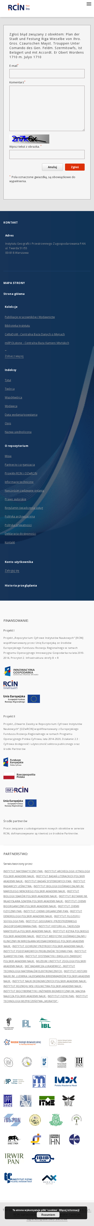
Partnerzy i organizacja (20, 465)
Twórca (10, 389)
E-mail (13, 66)
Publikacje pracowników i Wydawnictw (30, 317)
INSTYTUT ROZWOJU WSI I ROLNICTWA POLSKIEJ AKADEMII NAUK (42, 986)
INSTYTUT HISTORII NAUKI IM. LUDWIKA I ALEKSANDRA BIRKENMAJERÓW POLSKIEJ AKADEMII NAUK (46, 976)
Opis (8, 423)
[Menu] (89, 3)
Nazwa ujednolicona (18, 432)
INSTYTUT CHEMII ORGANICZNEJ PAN (46, 911)
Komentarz (17, 82)
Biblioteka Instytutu (17, 326)
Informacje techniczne (19, 482)
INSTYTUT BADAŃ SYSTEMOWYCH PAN (48, 881)
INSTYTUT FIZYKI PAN (61, 996)
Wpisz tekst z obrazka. (25, 147)
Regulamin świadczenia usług (24, 508)
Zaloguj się (12, 570)
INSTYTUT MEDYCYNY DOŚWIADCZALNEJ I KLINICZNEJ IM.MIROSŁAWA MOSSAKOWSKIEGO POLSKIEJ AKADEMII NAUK (44, 941)
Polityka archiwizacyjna (20, 516)
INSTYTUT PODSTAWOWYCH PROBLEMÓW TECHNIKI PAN (38, 951)
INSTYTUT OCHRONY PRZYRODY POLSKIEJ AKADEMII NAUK (48, 946)
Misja (8, 456)
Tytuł (8, 380)
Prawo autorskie (15, 499)
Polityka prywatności (18, 525)
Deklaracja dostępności (20, 534)
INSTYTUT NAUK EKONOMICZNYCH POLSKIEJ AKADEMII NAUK (49, 981)
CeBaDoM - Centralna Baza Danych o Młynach (35, 334)
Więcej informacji (69, 1210)
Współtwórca (13, 397)
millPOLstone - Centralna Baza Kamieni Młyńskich (37, 343)
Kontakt (10, 542)
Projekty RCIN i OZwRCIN (21, 473)
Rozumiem (48, 1215)
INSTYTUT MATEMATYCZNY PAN (23, 871)
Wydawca (11, 406)
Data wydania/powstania (21, 415)
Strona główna (14, 294)
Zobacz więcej (14, 356)
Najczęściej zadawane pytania (24, 490)
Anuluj (52, 167)
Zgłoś (75, 167)
